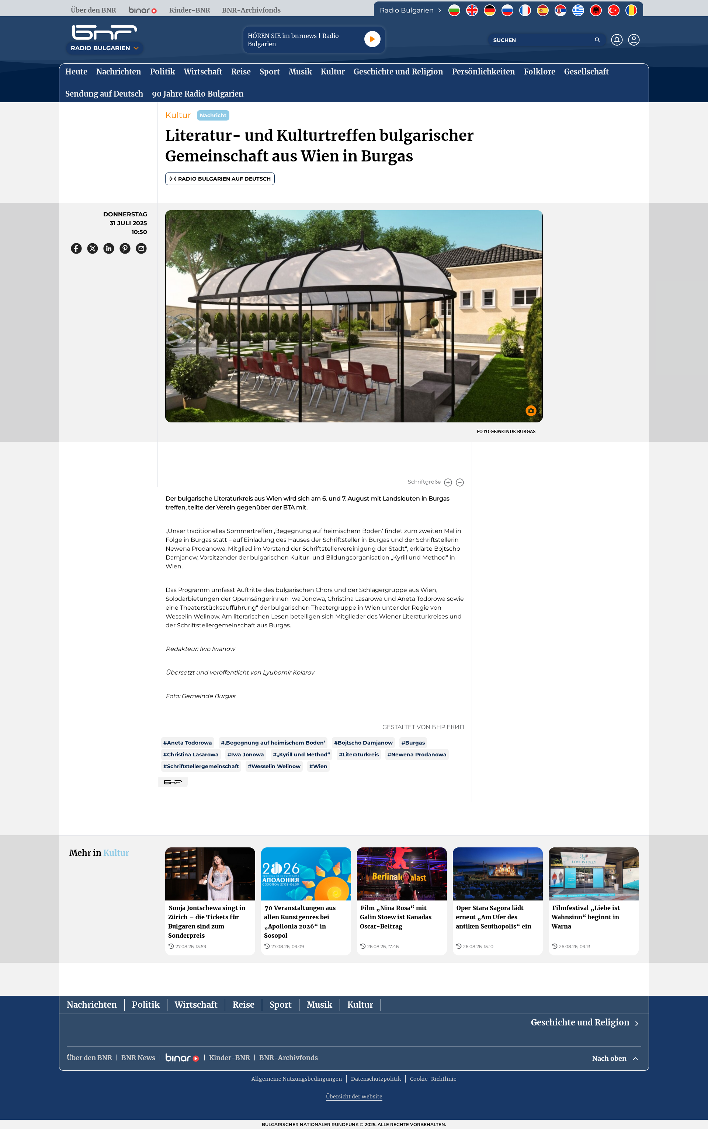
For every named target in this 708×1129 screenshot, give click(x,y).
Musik (319, 1005)
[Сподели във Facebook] (76, 248)
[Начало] (104, 32)
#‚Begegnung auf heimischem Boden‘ (273, 742)
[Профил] (634, 40)
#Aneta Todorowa (187, 742)
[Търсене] (597, 40)
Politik (146, 1005)
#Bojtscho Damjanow (363, 742)
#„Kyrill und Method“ (301, 754)
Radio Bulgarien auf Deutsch (224, 178)
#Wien (318, 766)
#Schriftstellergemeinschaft (201, 766)
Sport (281, 1005)
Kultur (178, 115)
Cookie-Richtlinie (433, 1079)
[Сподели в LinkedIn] (109, 248)
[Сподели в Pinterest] (125, 248)
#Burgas (413, 742)
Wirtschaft (196, 1005)
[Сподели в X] (92, 248)
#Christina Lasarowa (191, 754)
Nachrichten (92, 1005)
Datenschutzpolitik (376, 1079)
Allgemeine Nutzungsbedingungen (296, 1079)
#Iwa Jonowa (246, 754)
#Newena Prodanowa (417, 754)
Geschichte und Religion (580, 1022)
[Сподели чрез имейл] (141, 248)
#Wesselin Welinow (274, 766)
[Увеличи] (448, 482)
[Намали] (459, 482)
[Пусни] (372, 39)
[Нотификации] (617, 40)
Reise (243, 1005)
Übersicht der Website (354, 1096)
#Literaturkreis (359, 754)
